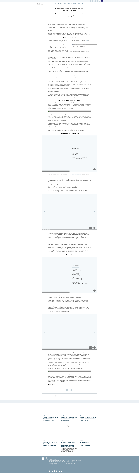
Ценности (73, 3)
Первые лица (49, 1)
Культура (81, 440)
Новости (80, 3)
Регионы (37, 1)
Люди (54, 3)
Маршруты (67, 3)
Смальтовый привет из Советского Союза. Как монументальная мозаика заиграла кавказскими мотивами (88, 447)
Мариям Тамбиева (51, 384)
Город (62, 440)
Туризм (44, 415)
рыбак (87, 40)
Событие (62, 415)
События (60, 3)
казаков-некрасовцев (76, 174)
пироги (63, 97)
